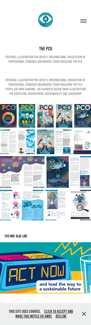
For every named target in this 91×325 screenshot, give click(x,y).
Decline (61, 316)
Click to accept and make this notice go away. (44, 314)
